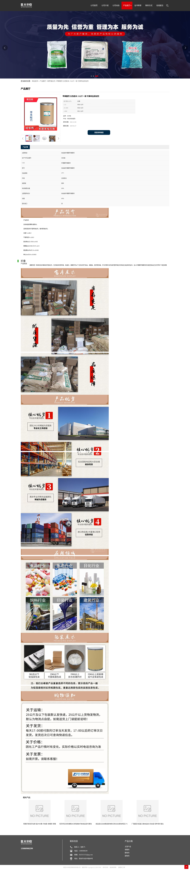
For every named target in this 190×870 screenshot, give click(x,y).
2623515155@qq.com (86, 855)
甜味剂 (127, 856)
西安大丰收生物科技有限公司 (71, 867)
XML (99, 867)
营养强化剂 (51, 81)
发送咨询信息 (99, 132)
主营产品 (128, 846)
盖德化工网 (121, 867)
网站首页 (35, 81)
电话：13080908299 (80, 851)
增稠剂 (127, 849)
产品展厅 (43, 81)
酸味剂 (127, 853)
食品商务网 (113, 867)
